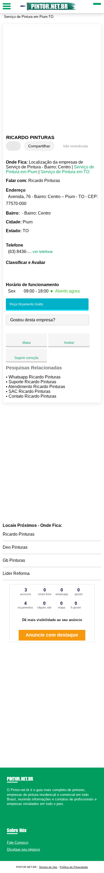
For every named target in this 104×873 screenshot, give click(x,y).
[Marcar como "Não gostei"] (17, 146)
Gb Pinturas (14, 560)
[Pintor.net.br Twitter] (10, 808)
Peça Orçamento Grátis (26, 304)
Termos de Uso (48, 867)
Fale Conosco (17, 842)
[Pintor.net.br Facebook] (8, 808)
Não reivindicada (75, 146)
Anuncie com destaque (52, 635)
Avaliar (69, 343)
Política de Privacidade (74, 867)
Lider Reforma (16, 573)
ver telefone (43, 251)
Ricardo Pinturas (18, 534)
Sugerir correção (26, 358)
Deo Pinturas (15, 547)
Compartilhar (39, 146)
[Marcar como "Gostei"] (11, 146)
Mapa (26, 343)
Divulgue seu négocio (23, 849)
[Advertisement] (52, 80)
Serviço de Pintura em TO (65, 171)
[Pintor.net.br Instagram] (13, 808)
